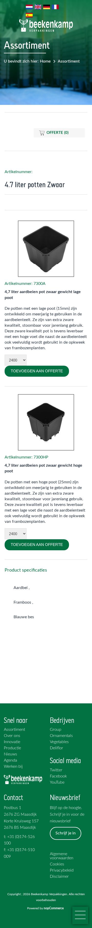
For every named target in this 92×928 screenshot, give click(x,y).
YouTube (57, 782)
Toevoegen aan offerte (37, 371)
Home (45, 61)
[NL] (29, 7)
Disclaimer (59, 876)
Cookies (57, 864)
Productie (12, 748)
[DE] (47, 7)
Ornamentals (61, 736)
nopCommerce (54, 908)
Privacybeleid (62, 870)
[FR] (55, 7)
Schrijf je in (65, 833)
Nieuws (10, 754)
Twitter (56, 770)
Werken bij (13, 766)
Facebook (58, 776)
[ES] (29, 15)
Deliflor (56, 748)
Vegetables (59, 742)
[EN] (38, 7)
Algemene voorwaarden (61, 856)
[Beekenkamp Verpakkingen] (46, 25)
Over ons (12, 736)
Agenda (10, 760)
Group (55, 729)
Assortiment (69, 61)
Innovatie (12, 742)
